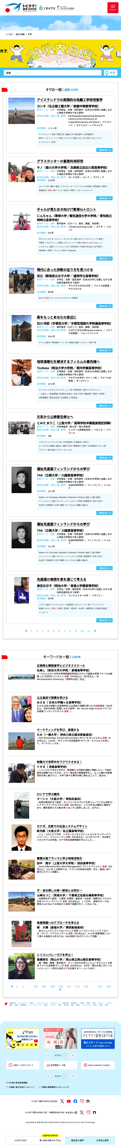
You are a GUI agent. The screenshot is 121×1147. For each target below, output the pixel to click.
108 (44, 986)
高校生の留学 (77, 1140)
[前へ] (26, 631)
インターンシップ (41, 1003)
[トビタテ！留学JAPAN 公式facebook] (75, 1101)
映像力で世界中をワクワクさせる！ (59, 762)
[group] (23, 1038)
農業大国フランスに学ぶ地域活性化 (59, 858)
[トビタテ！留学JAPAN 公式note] (88, 1101)
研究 (31, 1003)
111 (69, 986)
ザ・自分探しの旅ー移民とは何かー (59, 890)
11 (88, 631)
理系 (88, 1003)
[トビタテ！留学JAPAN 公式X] (62, 1101)
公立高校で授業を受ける (52, 698)
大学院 (82, 1003)
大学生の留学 (102, 1140)
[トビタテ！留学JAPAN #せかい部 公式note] (94, 1112)
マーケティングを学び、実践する (58, 730)
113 (86, 986)
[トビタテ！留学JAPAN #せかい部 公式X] (82, 1112)
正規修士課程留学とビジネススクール (61, 665)
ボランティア (55, 1003)
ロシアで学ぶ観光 (48, 794)
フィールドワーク (35, 1005)
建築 (16, 1005)
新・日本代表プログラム (50, 1139)
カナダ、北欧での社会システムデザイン (62, 826)
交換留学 (74, 1003)
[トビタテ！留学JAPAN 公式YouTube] (69, 1101)
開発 (45, 1005)
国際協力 (23, 1005)
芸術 (100, 1005)
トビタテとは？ (20, 1140)
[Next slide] (72, 1055)
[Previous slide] (48, 1055)
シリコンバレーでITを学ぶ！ (55, 955)
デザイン (109, 1003)
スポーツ (101, 1003)
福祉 (72, 1005)
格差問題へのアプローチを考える (58, 923)
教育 (11, 1005)
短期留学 (12, 1003)
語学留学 (65, 1003)
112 (77, 986)
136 (108, 986)
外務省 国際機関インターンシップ (53, 1087)
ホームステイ (23, 1003)
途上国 (66, 1005)
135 (100, 986)
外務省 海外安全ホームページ (20, 1087)
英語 (59, 1005)
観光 (95, 1005)
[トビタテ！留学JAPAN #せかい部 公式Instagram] (88, 1112)
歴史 (106, 1005)
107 (36, 986)
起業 (93, 1003)
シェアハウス (86, 1005)
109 (52, 986)
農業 (78, 1005)
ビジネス (53, 1005)
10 (82, 631)
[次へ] (95, 631)
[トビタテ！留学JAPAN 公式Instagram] (82, 1101)
